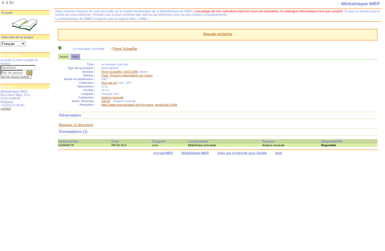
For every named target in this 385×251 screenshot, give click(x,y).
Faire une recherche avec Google (242, 153)
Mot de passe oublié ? (16, 77)
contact (6, 108)
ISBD (75, 56)
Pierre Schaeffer (125, 49)
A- (3, 2)
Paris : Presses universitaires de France (127, 75)
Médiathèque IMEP (195, 153)
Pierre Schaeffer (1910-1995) (120, 71)
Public (64, 56)
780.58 (105, 101)
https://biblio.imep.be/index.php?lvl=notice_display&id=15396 (139, 104)
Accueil (6, 13)
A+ (11, 2)
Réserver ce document (76, 125)
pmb (278, 153)
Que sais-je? (109, 82)
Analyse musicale (112, 97)
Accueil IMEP (163, 153)
